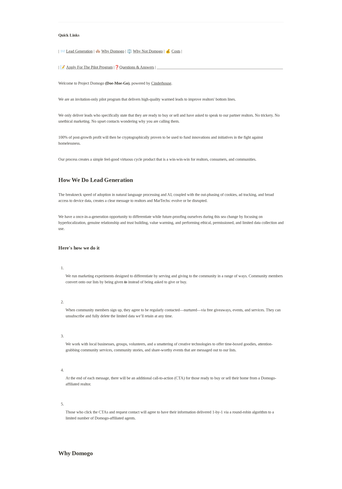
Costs (176, 51)
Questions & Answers (136, 67)
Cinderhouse (161, 83)
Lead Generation (79, 51)
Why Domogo (112, 51)
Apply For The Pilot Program (89, 67)
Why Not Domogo (148, 51)
